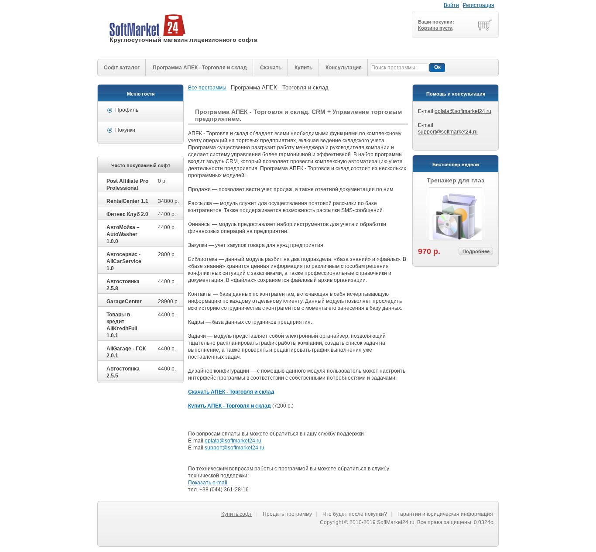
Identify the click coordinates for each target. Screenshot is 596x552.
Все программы (207, 88)
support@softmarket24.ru (448, 132)
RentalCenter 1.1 (127, 201)
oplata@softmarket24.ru (463, 111)
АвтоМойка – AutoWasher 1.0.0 (123, 234)
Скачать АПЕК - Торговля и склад (231, 392)
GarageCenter (124, 301)
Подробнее (476, 251)
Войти (451, 5)
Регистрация (478, 5)
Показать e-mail (207, 483)
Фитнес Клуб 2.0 (127, 214)
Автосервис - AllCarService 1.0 (123, 261)
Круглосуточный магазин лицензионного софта (183, 39)
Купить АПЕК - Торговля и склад (229, 406)
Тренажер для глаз (455, 180)
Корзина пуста (435, 28)
